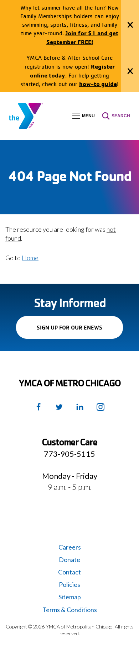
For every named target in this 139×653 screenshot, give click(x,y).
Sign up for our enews (80, 331)
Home (30, 258)
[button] (83, 116)
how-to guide (98, 83)
